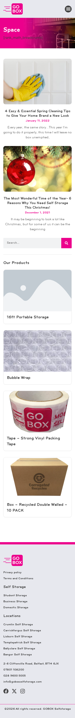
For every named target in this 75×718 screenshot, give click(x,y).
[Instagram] (22, 691)
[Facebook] (6, 691)
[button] (68, 9)
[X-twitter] (14, 691)
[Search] (66, 243)
